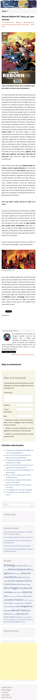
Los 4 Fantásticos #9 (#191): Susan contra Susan (18, 537)
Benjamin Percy (25, 569)
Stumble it (4, 322)
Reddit (32, 319)
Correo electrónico (8, 410)
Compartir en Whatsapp (16, 322)
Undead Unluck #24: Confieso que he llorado (17, 546)
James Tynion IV (17, 592)
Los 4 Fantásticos (10, 606)
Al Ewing (9, 565)
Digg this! (8, 322)
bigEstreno (9, 573)
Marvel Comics (20, 610)
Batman (12, 569)
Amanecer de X (21, 565)
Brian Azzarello (17, 573)
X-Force (22, 622)
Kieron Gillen (8, 603)
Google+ (12, 319)
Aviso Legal (6, 695)
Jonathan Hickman (14, 599)
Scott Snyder (9, 617)
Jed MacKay (18, 596)
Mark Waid (7, 611)
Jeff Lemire (27, 596)
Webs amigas (6, 690)
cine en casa (14, 580)
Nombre (7, 405)
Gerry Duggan (11, 588)
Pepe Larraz (13, 614)
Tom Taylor (27, 619)
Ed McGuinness (29, 22)
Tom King (21, 619)
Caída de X (21, 577)
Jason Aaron (25, 24)
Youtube (13, 518)
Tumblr (20, 319)
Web (5, 416)
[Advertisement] (18, 661)
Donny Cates (25, 584)
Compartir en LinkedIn (28, 319)
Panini (19, 22)
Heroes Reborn (6, 24)
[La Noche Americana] (18, 4)
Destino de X (16, 584)
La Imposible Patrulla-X (19, 603)
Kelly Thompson (28, 600)
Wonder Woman (15, 622)
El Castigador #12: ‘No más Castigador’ (19, 490)
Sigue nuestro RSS (25, 518)
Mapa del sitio (6, 697)
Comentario (8, 392)
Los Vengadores (24, 606)
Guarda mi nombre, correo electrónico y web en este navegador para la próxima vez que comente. (18, 422)
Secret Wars (18, 617)
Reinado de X (23, 613)
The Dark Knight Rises (11, 619)
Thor (17, 619)
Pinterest (16, 319)
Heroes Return (16, 24)
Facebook (4, 319)
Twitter (8, 319)
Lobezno (28, 603)
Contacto (5, 692)
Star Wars (24, 617)
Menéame (24, 319)
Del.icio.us (12, 322)
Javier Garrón (11, 596)
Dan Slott (24, 580)
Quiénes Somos (7, 687)
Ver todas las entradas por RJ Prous (23, 354)
